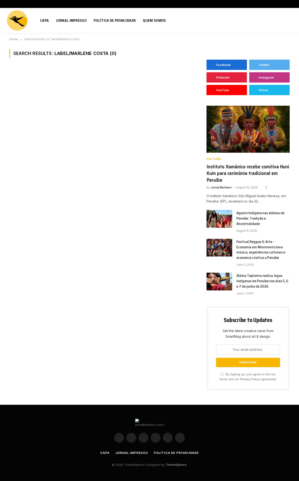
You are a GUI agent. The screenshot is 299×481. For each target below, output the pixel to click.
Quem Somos (154, 20)
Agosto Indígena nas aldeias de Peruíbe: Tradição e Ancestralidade (260, 218)
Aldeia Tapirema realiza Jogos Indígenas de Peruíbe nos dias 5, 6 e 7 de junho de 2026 (262, 281)
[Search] (290, 20)
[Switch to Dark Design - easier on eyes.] (283, 20)
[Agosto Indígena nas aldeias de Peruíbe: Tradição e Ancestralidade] (219, 219)
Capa (44, 20)
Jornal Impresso (71, 20)
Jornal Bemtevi (221, 187)
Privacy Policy (250, 379)
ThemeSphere (176, 465)
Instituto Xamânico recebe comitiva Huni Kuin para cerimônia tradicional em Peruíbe (247, 173)
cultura (213, 158)
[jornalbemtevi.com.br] (17, 20)
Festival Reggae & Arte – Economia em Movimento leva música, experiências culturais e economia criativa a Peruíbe (260, 250)
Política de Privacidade (115, 20)
